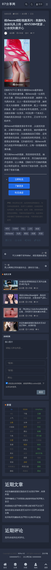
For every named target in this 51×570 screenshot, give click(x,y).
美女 (11, 453)
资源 (40, 234)
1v (11, 409)
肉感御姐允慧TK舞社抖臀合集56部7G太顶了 (24, 506)
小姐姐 (11, 427)
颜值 (11, 471)
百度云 (25, 440)
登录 (40, 4)
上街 (30, 229)
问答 (25, 567)
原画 (39, 418)
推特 (11, 431)
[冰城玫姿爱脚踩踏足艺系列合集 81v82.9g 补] (11, 285)
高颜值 (25, 471)
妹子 (39, 422)
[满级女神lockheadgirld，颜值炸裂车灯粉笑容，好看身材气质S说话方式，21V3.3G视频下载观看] (11, 299)
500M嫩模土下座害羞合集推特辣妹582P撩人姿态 (24, 500)
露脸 (39, 466)
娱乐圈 (24, 14)
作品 (25, 418)
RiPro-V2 (21, 553)
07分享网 (8, 4)
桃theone (9, 234)
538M (15, 229)
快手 (25, 427)
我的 (35, 567)
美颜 (33, 234)
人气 (11, 418)
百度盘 (39, 440)
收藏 (19, 240)
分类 (15, 567)
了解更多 (19, 186)
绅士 (25, 449)
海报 (28, 240)
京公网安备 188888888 (32, 557)
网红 (39, 449)
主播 (39, 414)
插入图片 (9, 342)
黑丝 (39, 471)
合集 (11, 422)
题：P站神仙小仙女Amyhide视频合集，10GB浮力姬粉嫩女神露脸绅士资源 (33, 311)
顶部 (46, 567)
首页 (17, 14)
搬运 (25, 431)
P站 (11, 414)
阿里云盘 (25, 466)
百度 (11, 440)
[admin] (6, 33)
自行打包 (39, 453)
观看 (25, 458)
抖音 (39, 427)
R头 (23, 229)
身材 (25, 462)
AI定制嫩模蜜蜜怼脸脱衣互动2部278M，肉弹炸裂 (25, 493)
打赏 (9, 240)
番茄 (26, 234)
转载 (39, 462)
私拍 (25, 444)
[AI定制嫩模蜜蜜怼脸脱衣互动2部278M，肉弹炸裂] (11, 326)
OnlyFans (38, 409)
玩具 (18, 234)
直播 (11, 444)
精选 (11, 449)
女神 (25, 422)
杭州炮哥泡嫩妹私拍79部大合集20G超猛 (23, 517)
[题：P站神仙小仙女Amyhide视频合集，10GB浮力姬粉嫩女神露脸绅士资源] (11, 312)
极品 (25, 436)
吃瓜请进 (19, 193)
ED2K (25, 409)
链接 (38, 240)
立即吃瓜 (19, 179)
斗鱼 (11, 436)
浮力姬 (39, 436)
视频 (39, 458)
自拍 (25, 453)
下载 (25, 414)
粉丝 (39, 444)
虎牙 (11, 458)
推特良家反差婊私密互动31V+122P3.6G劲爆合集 (24, 511)
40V (7, 229)
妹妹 (37, 229)
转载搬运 (11, 466)
